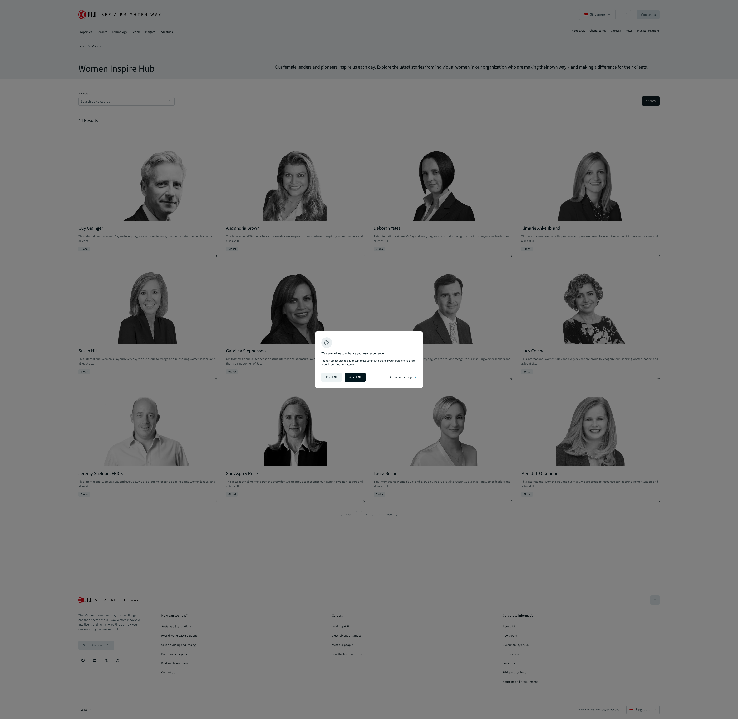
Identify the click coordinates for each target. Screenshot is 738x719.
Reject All (331, 377)
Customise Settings (403, 377)
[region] (369, 359)
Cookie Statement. (346, 365)
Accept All (355, 377)
